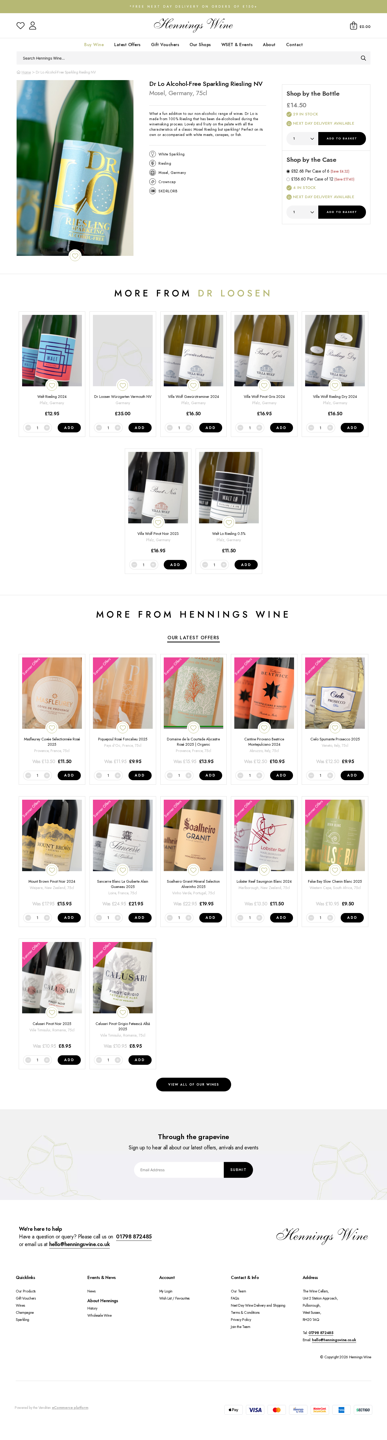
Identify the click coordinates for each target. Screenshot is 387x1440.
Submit (238, 1169)
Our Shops (200, 45)
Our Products (26, 1291)
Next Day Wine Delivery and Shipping (258, 1305)
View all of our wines (193, 1084)
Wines (20, 1305)
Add (342, 138)
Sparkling (22, 1319)
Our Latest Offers (193, 637)
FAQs (235, 1298)
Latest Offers (127, 45)
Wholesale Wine (99, 1315)
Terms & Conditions (245, 1312)
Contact (294, 45)
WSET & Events (237, 45)
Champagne (25, 1312)
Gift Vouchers (165, 45)
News (91, 1291)
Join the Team (240, 1326)
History (92, 1308)
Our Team (238, 1291)
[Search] (363, 58)
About (269, 45)
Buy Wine (94, 45)
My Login (165, 1291)
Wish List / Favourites (174, 1298)
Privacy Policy (241, 1319)
